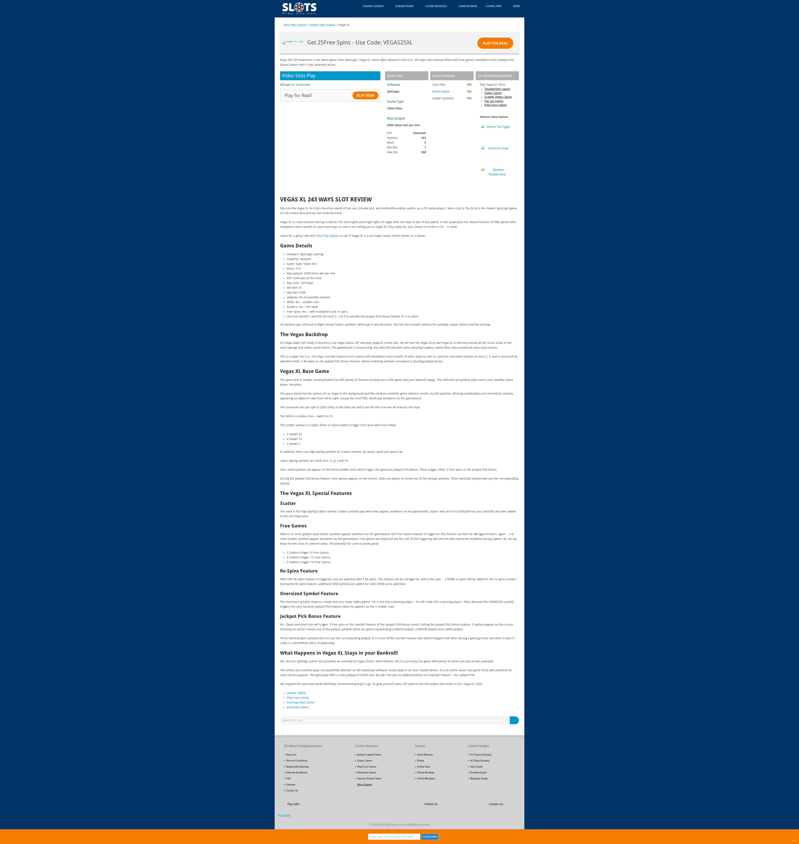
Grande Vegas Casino (498, 97)
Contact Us (292, 790)
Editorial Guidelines (296, 772)
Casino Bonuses (436, 6)
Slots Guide (476, 766)
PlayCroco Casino (495, 105)
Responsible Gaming (297, 766)
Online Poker (404, 6)
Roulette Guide (478, 772)
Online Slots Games (322, 25)
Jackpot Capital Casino (369, 754)
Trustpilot (284, 815)
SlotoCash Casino (298, 707)
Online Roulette (425, 772)
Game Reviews (468, 6)
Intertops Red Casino (300, 702)
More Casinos (364, 784)
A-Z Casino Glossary (481, 754)
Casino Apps (493, 6)
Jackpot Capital (296, 693)
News (516, 6)
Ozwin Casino (493, 93)
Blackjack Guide (479, 778)
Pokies (420, 760)
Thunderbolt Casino (497, 89)
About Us (291, 754)
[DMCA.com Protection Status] (335, 806)
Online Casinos (373, 6)
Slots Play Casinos (294, 25)
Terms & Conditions (297, 760)
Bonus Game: (441, 91)
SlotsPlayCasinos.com (392, 824)
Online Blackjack (426, 778)
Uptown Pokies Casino (369, 778)
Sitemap (290, 784)
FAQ (288, 778)
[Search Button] (515, 720)
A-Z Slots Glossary (480, 760)
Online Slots (423, 766)
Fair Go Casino (493, 101)
